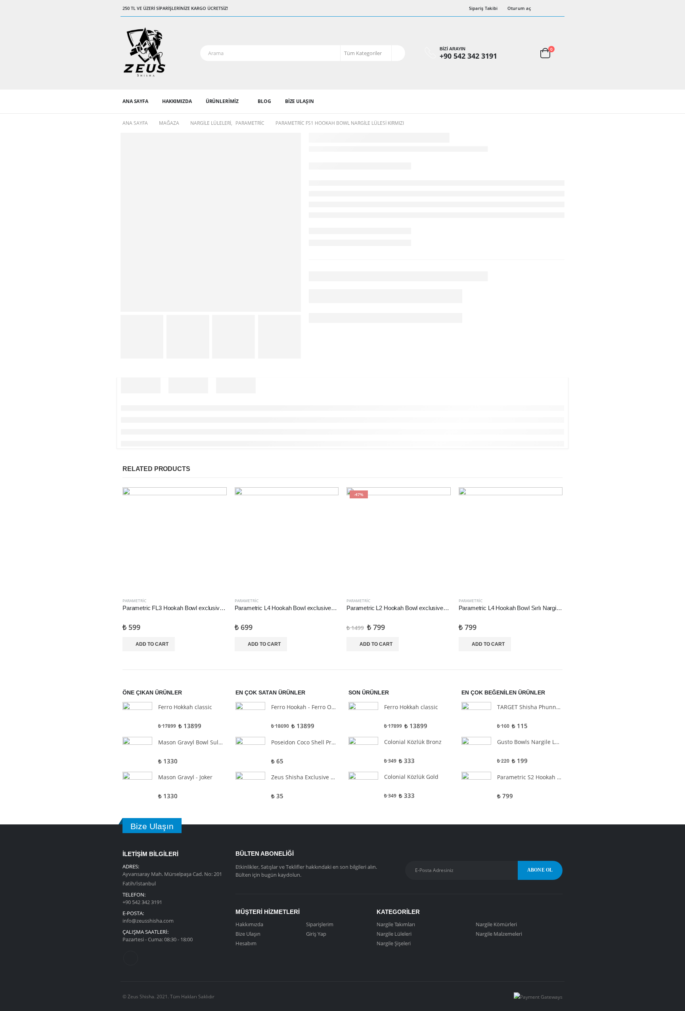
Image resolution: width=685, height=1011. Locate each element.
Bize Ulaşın (299, 101)
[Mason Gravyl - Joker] (137, 786)
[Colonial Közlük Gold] (363, 786)
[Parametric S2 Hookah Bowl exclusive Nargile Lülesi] (476, 786)
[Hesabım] (519, 53)
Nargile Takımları (396, 924)
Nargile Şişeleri (394, 943)
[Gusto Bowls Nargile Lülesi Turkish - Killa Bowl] (476, 752)
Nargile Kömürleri (496, 924)
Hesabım (245, 943)
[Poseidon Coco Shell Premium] (250, 752)
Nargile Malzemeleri (499, 933)
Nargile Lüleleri (394, 933)
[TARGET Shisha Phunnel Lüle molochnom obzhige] (476, 717)
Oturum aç (519, 8)
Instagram (130, 958)
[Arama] (397, 53)
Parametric (134, 600)
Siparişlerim (319, 924)
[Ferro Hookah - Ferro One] (250, 717)
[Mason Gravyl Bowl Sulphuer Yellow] (137, 752)
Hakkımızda (177, 101)
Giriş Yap (316, 933)
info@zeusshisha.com (148, 920)
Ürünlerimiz (222, 101)
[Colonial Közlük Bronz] (363, 752)
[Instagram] (557, 8)
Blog (264, 101)
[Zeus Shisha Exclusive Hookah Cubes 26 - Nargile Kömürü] (250, 786)
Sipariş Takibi (483, 8)
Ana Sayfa (135, 101)
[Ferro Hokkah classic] (137, 717)
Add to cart (152, 644)
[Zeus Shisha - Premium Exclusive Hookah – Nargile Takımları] (144, 53)
